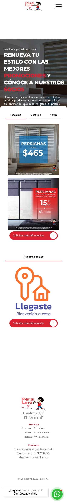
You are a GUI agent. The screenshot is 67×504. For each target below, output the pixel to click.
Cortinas (27, 432)
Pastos (28, 436)
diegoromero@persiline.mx (33, 457)
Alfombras (39, 428)
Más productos (42, 436)
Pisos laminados (42, 432)
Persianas (27, 428)
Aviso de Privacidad (33, 413)
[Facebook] (25, 417)
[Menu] (58, 6)
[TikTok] (41, 417)
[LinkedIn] (36, 417)
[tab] (15, 114)
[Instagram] (31, 417)
